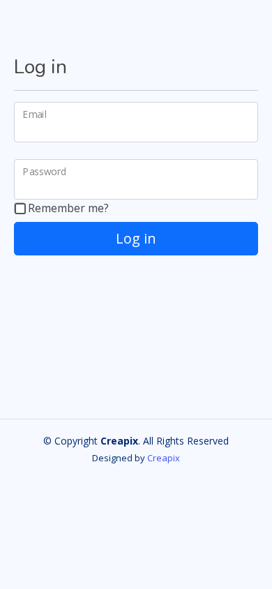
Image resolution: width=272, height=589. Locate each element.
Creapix (163, 458)
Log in (136, 238)
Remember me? (67, 208)
